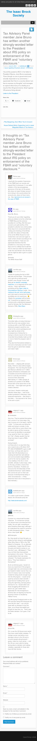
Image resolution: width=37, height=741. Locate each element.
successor (18, 298)
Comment (6, 666)
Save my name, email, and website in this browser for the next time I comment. (16, 710)
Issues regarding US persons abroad (14, 68)
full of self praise (25, 292)
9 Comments (29, 68)
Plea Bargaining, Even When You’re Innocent (18, 122)
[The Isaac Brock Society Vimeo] (32, 5)
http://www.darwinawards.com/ (17, 500)
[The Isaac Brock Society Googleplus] (26, 5)
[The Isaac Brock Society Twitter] (35, 5)
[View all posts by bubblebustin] (28, 66)
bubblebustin (23, 66)
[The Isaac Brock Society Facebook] (29, 5)
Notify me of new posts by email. (15, 717)
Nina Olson (21, 306)
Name (5, 686)
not (9, 300)
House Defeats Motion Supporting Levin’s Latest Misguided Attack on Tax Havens (19, 126)
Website (5, 700)
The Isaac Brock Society (18, 13)
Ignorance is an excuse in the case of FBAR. (19, 198)
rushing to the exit (13, 292)
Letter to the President (10, 93)
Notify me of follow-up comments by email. (18, 714)
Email (5, 693)
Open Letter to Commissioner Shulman (18, 289)
